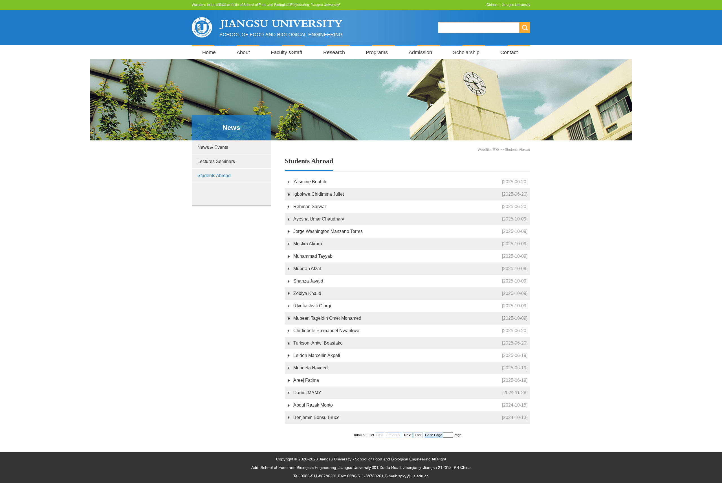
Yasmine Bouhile (310, 181)
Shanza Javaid (308, 281)
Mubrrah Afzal (307, 268)
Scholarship (466, 52)
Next (407, 435)
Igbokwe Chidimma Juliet (318, 194)
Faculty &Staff (286, 52)
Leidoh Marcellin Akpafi (316, 355)
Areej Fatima (306, 380)
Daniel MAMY (307, 392)
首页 (495, 150)
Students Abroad (214, 175)
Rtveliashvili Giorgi (312, 305)
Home (209, 52)
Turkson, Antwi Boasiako (318, 343)
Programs (377, 52)
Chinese (493, 5)
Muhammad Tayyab (313, 256)
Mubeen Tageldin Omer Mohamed (327, 318)
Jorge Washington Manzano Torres (328, 231)
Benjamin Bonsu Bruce (316, 417)
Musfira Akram (307, 243)
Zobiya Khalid (307, 293)
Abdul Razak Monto (313, 405)
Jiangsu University (516, 5)
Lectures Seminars (216, 161)
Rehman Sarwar (309, 206)
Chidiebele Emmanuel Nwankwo (326, 330)
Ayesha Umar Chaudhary (318, 219)
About (243, 52)
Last (418, 435)
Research (334, 52)
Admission (420, 52)
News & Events (212, 147)
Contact (509, 52)
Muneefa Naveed (310, 367)
